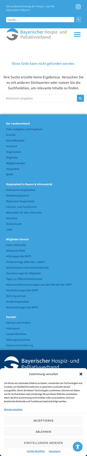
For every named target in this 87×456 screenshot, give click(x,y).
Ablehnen (43, 432)
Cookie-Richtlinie (36, 451)
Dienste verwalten (13, 409)
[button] (81, 374)
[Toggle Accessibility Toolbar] (77, 446)
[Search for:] (39, 98)
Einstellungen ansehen (43, 443)
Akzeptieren (43, 420)
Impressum (54, 451)
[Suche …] (40, 19)
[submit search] (78, 19)
